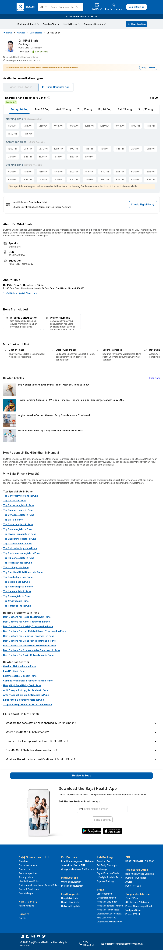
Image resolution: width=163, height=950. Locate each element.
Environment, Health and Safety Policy (39, 885)
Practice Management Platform (77, 861)
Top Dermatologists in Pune (18, 505)
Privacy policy (26, 877)
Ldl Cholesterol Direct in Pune (19, 676)
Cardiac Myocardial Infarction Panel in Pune (28, 680)
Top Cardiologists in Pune (17, 529)
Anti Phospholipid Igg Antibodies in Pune (25, 690)
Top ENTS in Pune (13, 519)
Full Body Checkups (107, 865)
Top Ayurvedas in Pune (15, 601)
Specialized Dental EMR (73, 865)
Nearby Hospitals (70, 902)
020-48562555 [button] (88, 943)
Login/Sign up (136, 7)
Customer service (28, 865)
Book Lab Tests (105, 861)
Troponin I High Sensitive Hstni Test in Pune (27, 704)
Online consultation (71, 882)
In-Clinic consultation (72, 885)
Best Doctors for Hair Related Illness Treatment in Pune (34, 631)
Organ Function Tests (108, 873)
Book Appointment (27, 24)
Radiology (102, 869)
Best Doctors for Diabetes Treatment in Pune (28, 636)
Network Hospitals (70, 906)
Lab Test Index (104, 893)
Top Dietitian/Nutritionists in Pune (23, 572)
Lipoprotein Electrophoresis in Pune (23, 700)
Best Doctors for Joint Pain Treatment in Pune (29, 641)
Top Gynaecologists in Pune (18, 515)
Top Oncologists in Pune (16, 596)
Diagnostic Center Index (109, 913)
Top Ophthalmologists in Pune (20, 548)
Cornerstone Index (106, 897)
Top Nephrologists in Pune (18, 586)
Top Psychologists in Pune (17, 577)
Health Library (70, 24)
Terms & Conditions (29, 889)
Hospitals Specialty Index (110, 905)
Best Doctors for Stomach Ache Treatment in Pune (31, 650)
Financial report (27, 893)
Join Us (22, 918)
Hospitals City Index (107, 901)
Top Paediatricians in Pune (18, 510)
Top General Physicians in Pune (20, 496)
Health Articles (26, 905)
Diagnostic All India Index (109, 921)
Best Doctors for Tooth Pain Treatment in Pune (29, 645)
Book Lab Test (50, 24)
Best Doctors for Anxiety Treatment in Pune (28, 626)
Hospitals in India (69, 898)
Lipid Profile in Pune (14, 671)
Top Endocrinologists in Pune (19, 539)
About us (23, 861)
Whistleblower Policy (29, 881)
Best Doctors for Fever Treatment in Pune (26, 617)
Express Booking (105, 881)
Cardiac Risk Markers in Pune (19, 666)
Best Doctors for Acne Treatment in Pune (26, 621)
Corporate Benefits (93, 24)
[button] (23, 936)
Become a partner (28, 873)
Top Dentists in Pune (14, 500)
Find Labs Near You (106, 917)
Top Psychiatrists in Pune (17, 562)
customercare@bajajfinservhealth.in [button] (124, 944)
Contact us (24, 869)
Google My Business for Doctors (77, 869)
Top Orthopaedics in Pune (17, 543)
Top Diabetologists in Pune (18, 524)
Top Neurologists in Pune (17, 591)
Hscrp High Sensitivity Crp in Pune (22, 685)
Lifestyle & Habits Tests (109, 877)
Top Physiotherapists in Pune (19, 534)
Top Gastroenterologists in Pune (21, 553)
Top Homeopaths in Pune (17, 605)
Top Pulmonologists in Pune (18, 558)
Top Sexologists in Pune (16, 582)
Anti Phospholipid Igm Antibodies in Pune (26, 695)
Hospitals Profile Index (108, 909)
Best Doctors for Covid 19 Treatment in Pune (28, 655)
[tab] (19, 109)
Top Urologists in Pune (15, 567)
